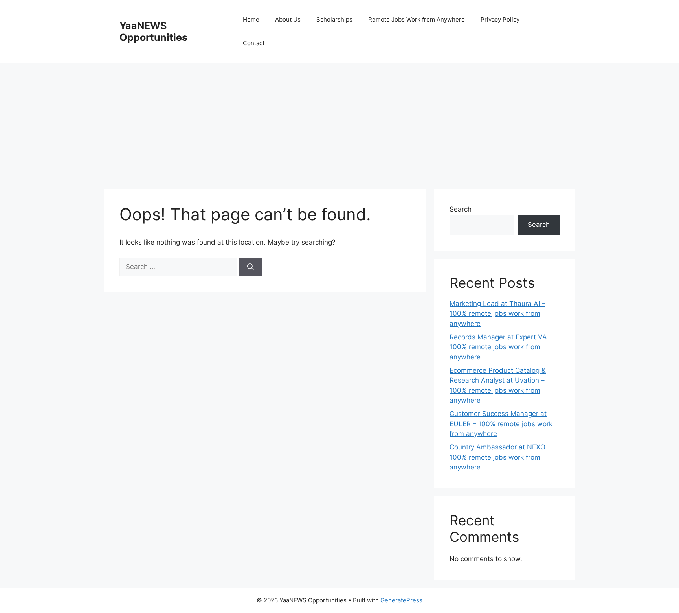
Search (461, 209)
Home (251, 19)
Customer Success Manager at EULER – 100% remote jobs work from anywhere (501, 424)
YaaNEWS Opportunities (153, 31)
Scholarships (334, 19)
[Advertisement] (339, 122)
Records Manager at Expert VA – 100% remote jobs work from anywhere (501, 347)
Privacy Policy (500, 19)
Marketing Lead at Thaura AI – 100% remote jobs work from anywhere (497, 314)
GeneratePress (401, 600)
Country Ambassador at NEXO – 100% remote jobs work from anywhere (500, 457)
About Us (288, 19)
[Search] (250, 267)
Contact (253, 43)
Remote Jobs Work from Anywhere (416, 19)
